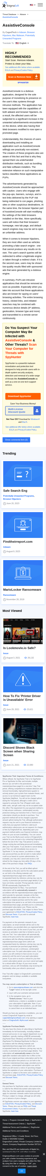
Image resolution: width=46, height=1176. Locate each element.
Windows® (35, 419)
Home (5, 1120)
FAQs (30, 864)
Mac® (24, 422)
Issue (5, 653)
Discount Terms (11, 914)
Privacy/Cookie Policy (23, 70)
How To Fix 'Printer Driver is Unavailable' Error (22, 697)
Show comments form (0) (16, 440)
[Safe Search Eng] (23, 474)
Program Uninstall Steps (20, 1120)
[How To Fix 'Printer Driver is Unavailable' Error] (23, 679)
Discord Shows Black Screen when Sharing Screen (18, 751)
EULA (7, 70)
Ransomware (9, 595)
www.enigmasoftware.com (23, 987)
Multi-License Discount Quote (16, 410)
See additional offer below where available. (22, 67)
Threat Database (9, 14)
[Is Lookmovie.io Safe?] (23, 631)
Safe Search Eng (15, 490)
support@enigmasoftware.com (14, 1018)
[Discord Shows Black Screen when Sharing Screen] (23, 731)
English (35, 5)
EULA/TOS (20, 912)
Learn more (32, 1166)
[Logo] (11, 5)
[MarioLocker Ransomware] (23, 573)
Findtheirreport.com (17, 541)
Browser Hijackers (12, 499)
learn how (14, 917)
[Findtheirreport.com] (23, 525)
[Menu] (40, 5)
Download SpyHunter (19, 396)
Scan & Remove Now (19, 77)
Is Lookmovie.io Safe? (19, 648)
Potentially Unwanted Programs (18, 496)
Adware (23, 14)
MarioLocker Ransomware (22, 589)
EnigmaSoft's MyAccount (18, 1020)
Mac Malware (18, 35)
